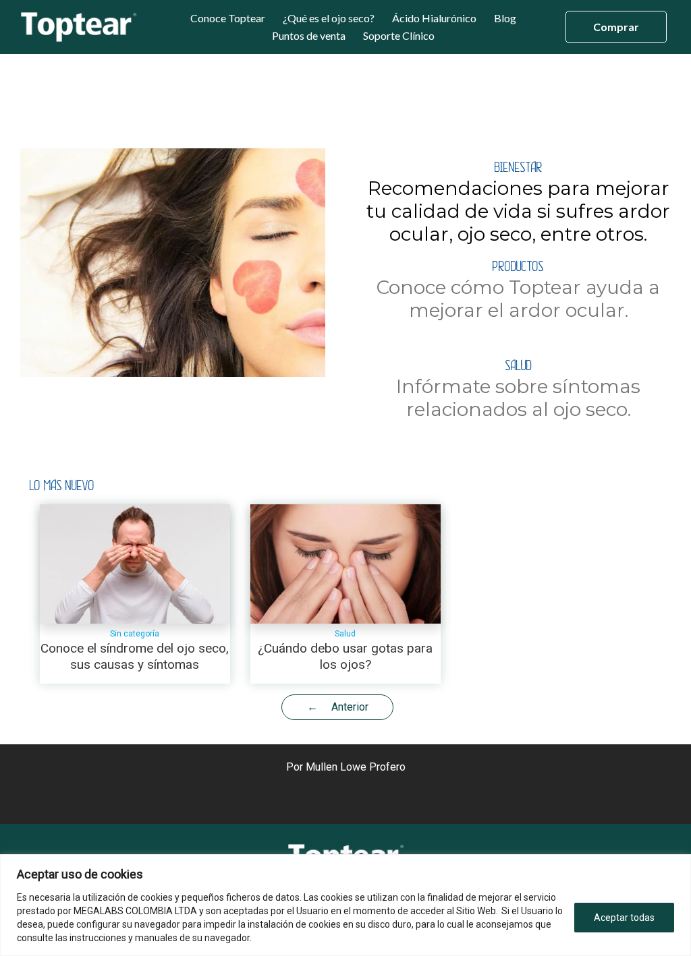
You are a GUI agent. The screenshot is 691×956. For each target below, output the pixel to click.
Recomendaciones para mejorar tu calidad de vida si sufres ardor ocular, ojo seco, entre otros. (518, 202)
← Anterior (337, 706)
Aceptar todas (624, 917)
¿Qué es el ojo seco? (329, 18)
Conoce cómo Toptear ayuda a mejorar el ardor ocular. (518, 291)
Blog (505, 18)
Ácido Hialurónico (434, 18)
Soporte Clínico (399, 35)
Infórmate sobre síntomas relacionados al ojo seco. (518, 390)
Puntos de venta (309, 35)
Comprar (616, 26)
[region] (345, 905)
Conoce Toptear (227, 18)
